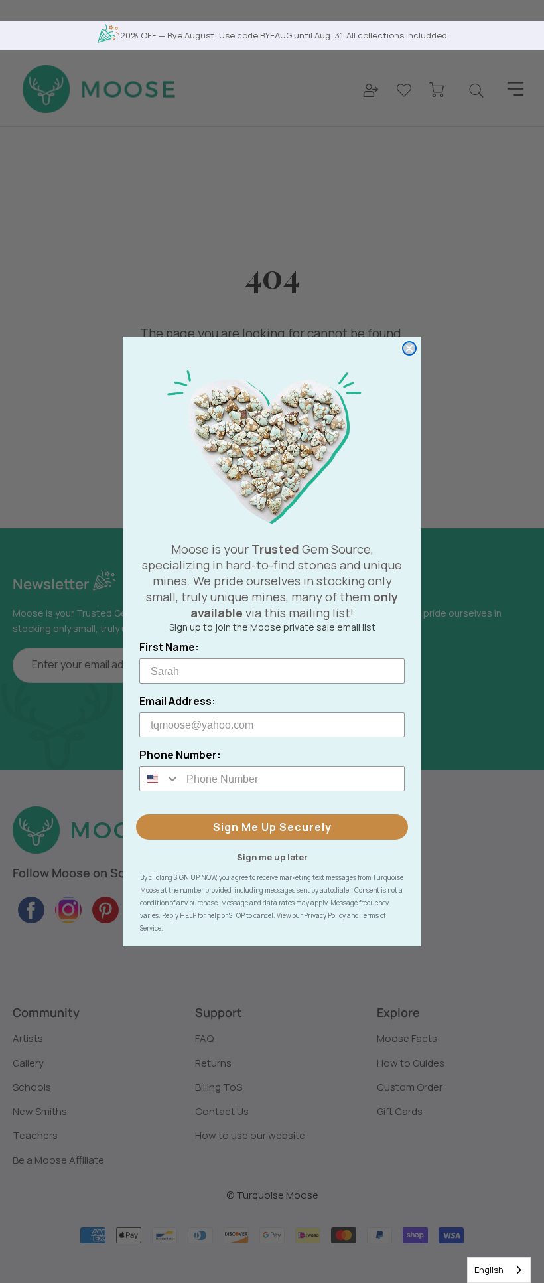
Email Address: (177, 701)
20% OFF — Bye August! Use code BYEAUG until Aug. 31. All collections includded (283, 35)
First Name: (169, 647)
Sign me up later (272, 856)
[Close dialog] (409, 348)
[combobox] (499, 1270)
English (489, 1270)
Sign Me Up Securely (272, 827)
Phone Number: (180, 754)
